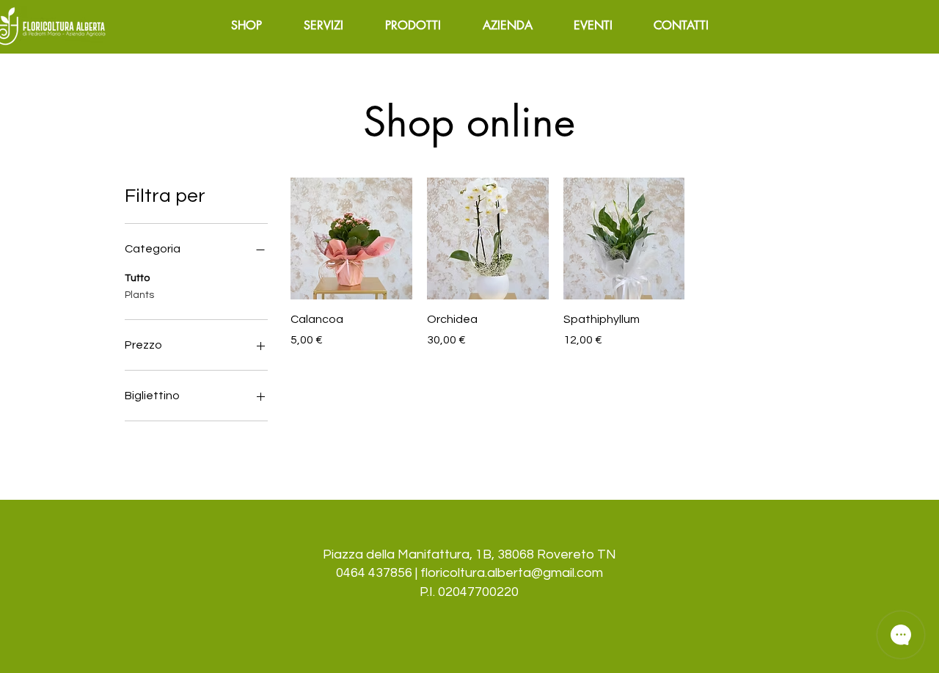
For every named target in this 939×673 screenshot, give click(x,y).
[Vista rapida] (351, 238)
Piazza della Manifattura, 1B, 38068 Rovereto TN (469, 554)
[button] (323, 25)
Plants (139, 295)
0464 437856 (374, 573)
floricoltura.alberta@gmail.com (511, 573)
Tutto (137, 278)
